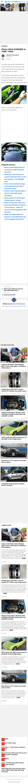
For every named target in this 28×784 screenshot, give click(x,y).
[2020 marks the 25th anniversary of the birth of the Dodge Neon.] (14, 427)
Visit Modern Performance (14, 782)
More (24, 558)
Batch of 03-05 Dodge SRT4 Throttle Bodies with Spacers (12, 763)
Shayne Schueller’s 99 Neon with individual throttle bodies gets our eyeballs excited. (13, 414)
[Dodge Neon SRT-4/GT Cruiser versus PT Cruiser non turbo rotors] (14, 379)
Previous (1, 7)
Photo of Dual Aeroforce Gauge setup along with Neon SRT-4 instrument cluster (14, 186)
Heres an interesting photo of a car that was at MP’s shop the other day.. (14, 170)
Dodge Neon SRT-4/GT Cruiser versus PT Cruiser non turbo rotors (22, 9)
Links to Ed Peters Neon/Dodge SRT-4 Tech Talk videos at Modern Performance (7, 9)
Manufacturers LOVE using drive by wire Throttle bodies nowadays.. (14, 753)
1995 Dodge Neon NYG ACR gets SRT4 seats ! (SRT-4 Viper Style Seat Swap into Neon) (13, 770)
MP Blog (3, 361)
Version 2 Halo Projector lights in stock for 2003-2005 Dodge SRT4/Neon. (15, 193)
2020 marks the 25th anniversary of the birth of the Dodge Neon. (14, 438)
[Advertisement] (14, 29)
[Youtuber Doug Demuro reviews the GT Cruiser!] (14, 474)
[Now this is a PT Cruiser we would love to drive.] (14, 451)
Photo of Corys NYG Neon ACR (14, 202)
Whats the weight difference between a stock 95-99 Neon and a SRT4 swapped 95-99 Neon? (15, 217)
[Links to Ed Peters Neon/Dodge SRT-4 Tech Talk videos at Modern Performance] (7, 7)
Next (27, 7)
